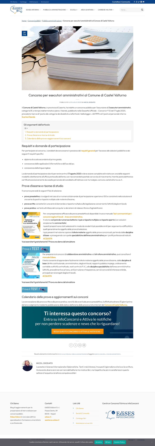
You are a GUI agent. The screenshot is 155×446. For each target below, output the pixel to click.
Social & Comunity (82, 413)
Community (125, 2)
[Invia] (142, 10)
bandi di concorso (99, 354)
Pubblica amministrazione (52, 21)
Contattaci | (116, 2)
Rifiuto (108, 442)
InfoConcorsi (33, 2)
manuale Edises (49, 257)
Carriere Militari (105, 10)
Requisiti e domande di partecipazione (43, 132)
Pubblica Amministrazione (54, 10)
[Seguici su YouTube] (143, 2)
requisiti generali (88, 150)
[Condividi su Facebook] (71, 345)
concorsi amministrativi (113, 354)
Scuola (73, 10)
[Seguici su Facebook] (134, 2)
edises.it (48, 417)
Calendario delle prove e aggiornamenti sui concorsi (49, 138)
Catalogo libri (81, 418)
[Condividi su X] (75, 345)
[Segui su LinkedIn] (141, 2)
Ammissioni (45, 2)
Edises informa (32, 10)
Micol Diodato (89, 102)
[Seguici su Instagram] (136, 2)
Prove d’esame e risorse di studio (41, 135)
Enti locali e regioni (65, 354)
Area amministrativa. (74, 217)
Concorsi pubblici (34, 21)
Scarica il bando (28, 117)
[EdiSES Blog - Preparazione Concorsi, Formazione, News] (16, 10)
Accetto (99, 442)
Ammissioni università (84, 423)
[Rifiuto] (151, 443)
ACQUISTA (47, 276)
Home (24, 21)
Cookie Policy (119, 442)
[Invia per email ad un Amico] (80, 345)
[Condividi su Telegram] (84, 345)
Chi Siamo (13, 2)
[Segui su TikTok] (139, 2)
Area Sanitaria (87, 10)
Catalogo (23, 2)
